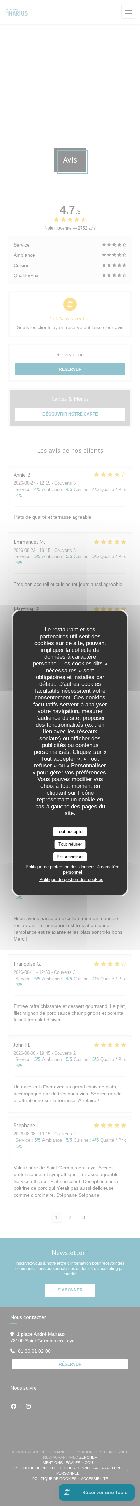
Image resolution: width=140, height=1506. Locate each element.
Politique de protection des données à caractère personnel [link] (72, 869)
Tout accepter (70, 831)
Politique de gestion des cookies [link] (71, 879)
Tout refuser (70, 844)
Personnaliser (70, 856)
